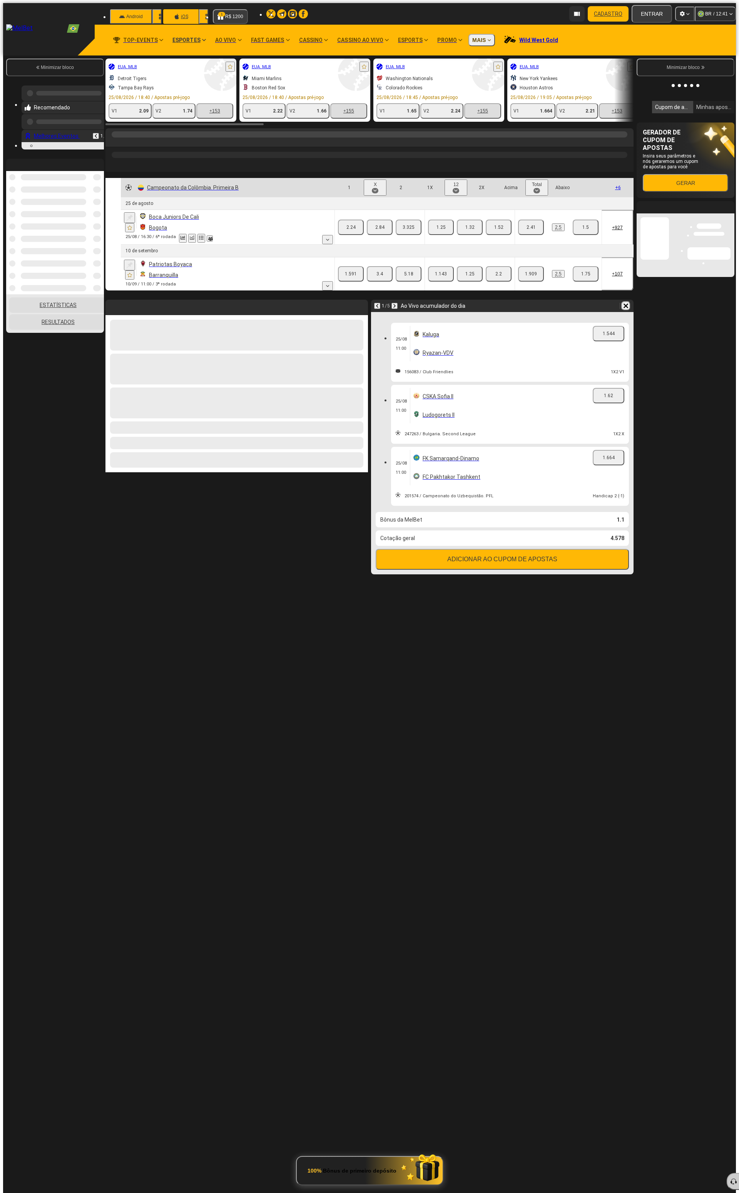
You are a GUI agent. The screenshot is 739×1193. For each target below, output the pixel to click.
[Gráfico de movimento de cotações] (192, 238)
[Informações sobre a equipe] (210, 238)
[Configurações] (684, 14)
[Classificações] (201, 238)
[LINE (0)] (113, 142)
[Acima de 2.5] (531, 227)
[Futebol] (127, 142)
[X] (380, 227)
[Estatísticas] (183, 238)
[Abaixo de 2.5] (586, 227)
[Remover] (625, 305)
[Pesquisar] (626, 142)
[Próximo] (394, 306)
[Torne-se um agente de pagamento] (577, 14)
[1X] (441, 227)
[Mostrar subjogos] (327, 239)
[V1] (351, 227)
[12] (470, 227)
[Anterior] (96, 130)
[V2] (408, 227)
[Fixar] (129, 217)
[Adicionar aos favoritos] (230, 67)
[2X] (499, 227)
